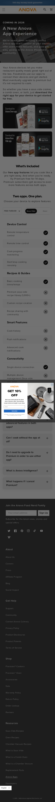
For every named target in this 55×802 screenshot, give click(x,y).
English (4, 788)
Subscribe (14, 411)
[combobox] (6, 788)
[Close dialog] (52, 384)
